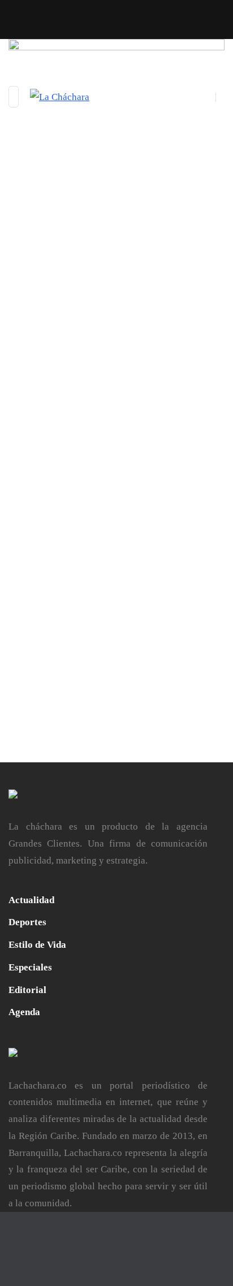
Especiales (30, 967)
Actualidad (31, 900)
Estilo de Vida (37, 944)
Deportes (27, 922)
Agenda (24, 1012)
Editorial (27, 990)
